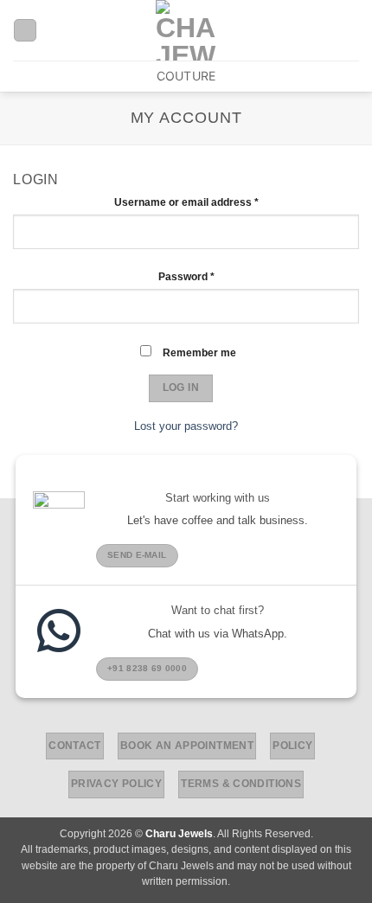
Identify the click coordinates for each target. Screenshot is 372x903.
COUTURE (186, 75)
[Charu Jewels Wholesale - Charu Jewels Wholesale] (186, 30)
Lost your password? (186, 425)
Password (208, 275)
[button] (350, 30)
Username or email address (208, 201)
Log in (181, 387)
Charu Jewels (179, 834)
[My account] (25, 30)
